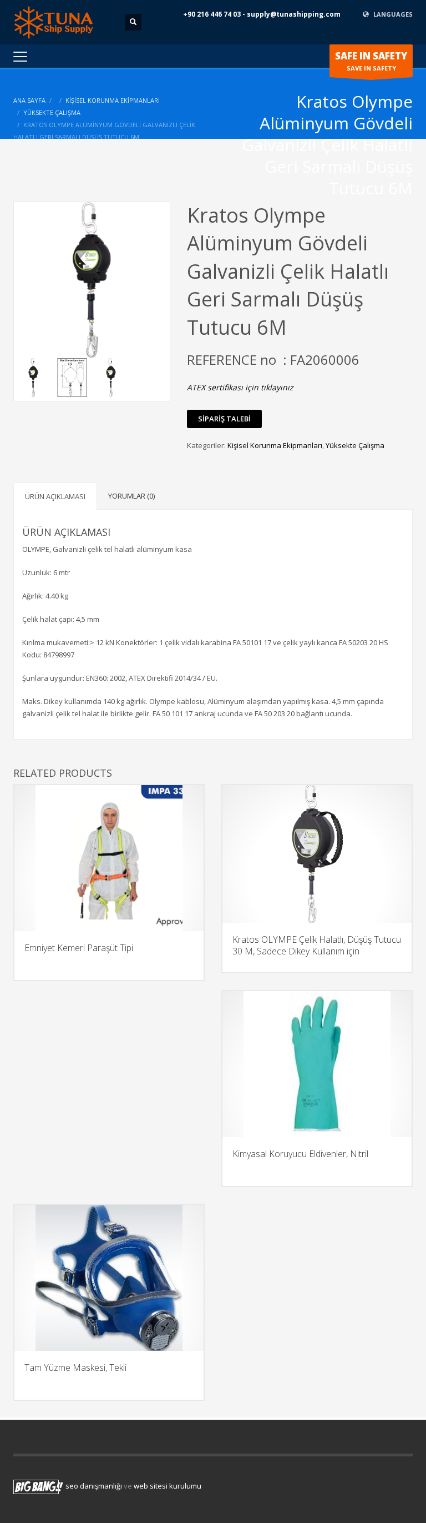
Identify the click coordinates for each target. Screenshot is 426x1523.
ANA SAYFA (29, 100)
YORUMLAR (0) (131, 496)
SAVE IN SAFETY (371, 60)
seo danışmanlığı (93, 1486)
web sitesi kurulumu (167, 1486)
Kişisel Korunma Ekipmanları (112, 100)
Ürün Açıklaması (55, 496)
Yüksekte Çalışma (51, 112)
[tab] (55, 496)
